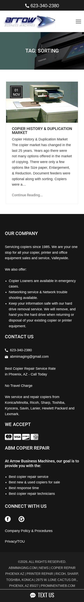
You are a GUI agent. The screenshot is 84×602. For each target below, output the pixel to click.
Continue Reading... (27, 195)
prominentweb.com (58, 585)
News (44, 568)
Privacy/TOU (15, 541)
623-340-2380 (44, 5)
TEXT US (45, 595)
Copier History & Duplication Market (42, 130)
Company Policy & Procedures (29, 531)
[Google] (21, 518)
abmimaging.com (23, 568)
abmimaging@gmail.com (29, 357)
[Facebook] (8, 518)
